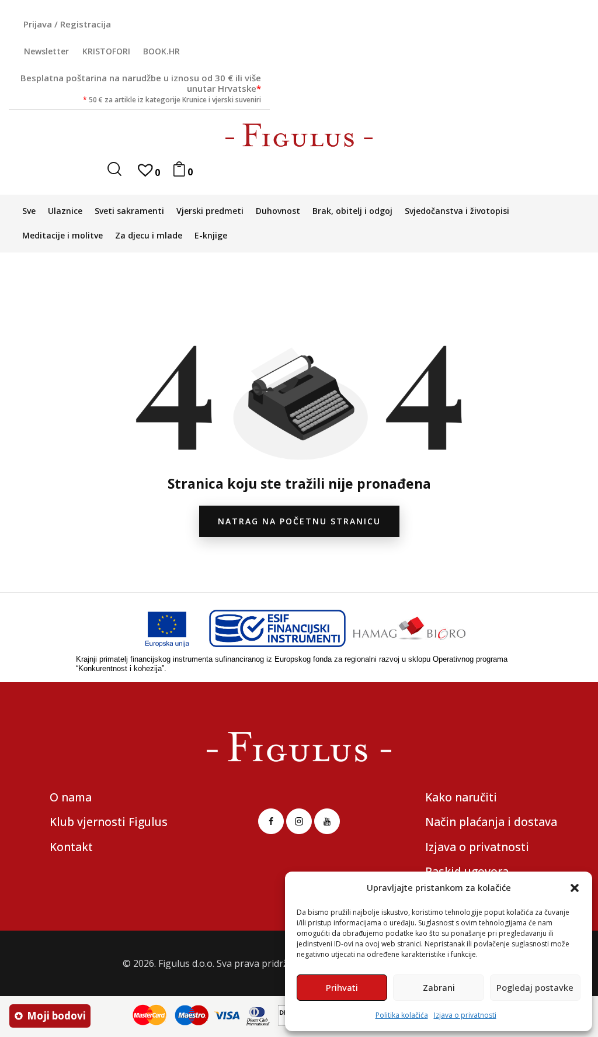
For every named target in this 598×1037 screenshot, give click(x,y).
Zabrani (439, 987)
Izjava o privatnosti (465, 1015)
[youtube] (327, 821)
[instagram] (299, 821)
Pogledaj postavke (534, 987)
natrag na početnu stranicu (299, 521)
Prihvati (342, 987)
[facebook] (271, 821)
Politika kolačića (402, 1015)
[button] (574, 888)
